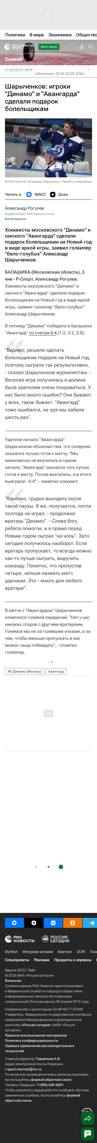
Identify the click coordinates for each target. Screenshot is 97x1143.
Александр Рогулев (24, 208)
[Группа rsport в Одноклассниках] (72, 923)
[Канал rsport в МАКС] (14, 923)
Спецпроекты (17, 960)
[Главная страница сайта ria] (5, 47)
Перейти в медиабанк (77, 181)
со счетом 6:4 (43, 332)
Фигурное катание (37, 951)
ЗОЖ (81, 951)
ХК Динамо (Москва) (24, 671)
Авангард (56, 671)
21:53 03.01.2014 (19, 70)
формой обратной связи (51, 1080)
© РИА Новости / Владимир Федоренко (32, 181)
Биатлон (65, 951)
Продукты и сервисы (72, 960)
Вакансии (13, 981)
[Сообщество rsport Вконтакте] (53, 923)
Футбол (11, 951)
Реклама (41, 960)
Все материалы (15, 219)
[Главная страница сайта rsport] (30, 47)
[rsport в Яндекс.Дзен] (33, 923)
